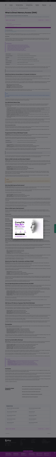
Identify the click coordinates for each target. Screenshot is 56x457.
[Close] (28, 219)
